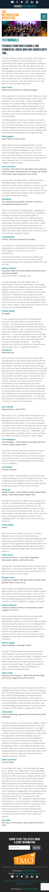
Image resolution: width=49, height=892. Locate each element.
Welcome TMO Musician (24, 883)
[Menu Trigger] (44, 16)
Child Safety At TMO (22, 881)
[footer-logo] (25, 864)
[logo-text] (10, 14)
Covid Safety (8, 881)
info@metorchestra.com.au (28, 873)
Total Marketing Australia (29, 889)
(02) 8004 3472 (29, 6)
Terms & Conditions (38, 881)
